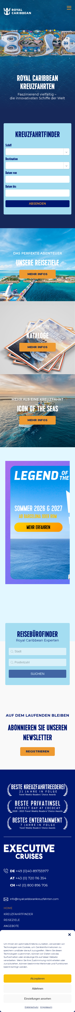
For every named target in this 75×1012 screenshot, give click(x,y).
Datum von (11, 172)
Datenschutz (31, 1007)
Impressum (46, 1007)
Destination (11, 159)
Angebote (11, 926)
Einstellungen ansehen (37, 998)
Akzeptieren (37, 978)
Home (8, 908)
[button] (69, 934)
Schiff (8, 145)
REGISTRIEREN (37, 751)
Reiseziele (12, 920)
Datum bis (10, 186)
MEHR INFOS (37, 274)
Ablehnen (37, 988)
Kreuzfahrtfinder (18, 914)
